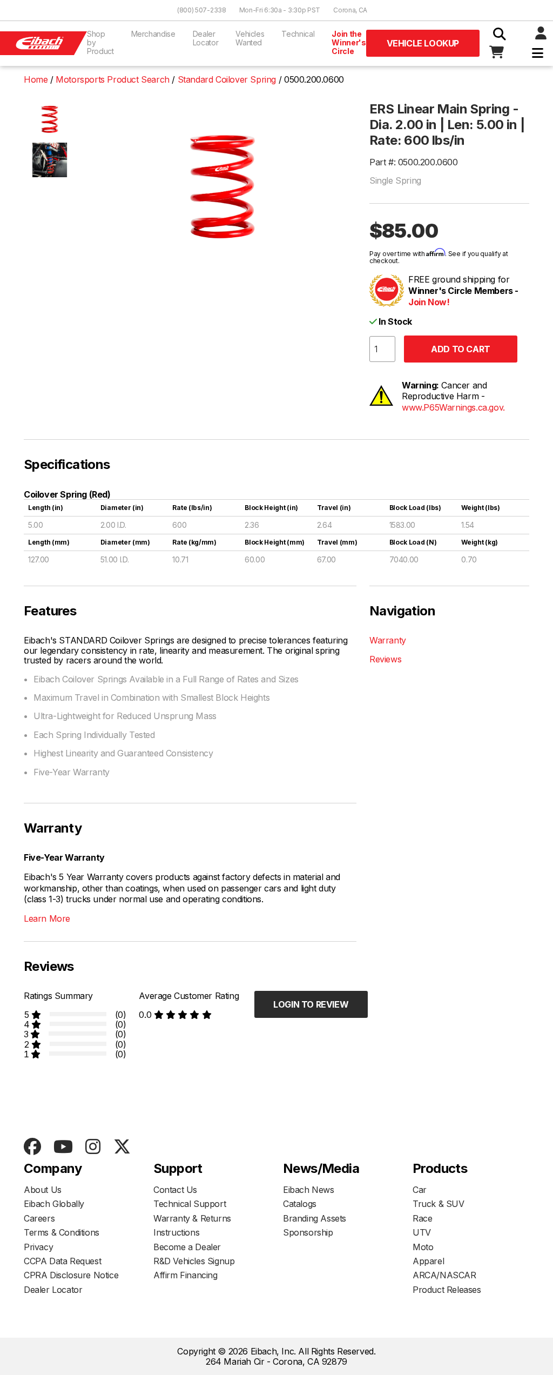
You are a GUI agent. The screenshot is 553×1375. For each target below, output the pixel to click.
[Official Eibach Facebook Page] (32, 1147)
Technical (297, 33)
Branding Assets (314, 1218)
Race (422, 1218)
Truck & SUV (438, 1204)
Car (420, 1190)
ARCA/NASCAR (444, 1275)
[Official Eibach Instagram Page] (92, 1147)
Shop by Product (100, 42)
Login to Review (310, 1004)
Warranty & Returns (192, 1218)
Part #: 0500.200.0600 (413, 162)
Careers (39, 1218)
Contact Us (175, 1190)
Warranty (387, 640)
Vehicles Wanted (249, 38)
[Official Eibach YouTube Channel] (62, 1147)
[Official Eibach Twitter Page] (121, 1147)
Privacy (38, 1247)
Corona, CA (350, 10)
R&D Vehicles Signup (193, 1261)
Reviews (385, 659)
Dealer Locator (206, 38)
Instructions (176, 1232)
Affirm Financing (185, 1275)
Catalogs (299, 1204)
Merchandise (153, 33)
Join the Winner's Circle (349, 42)
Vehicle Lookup (423, 43)
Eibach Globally (54, 1204)
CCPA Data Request (62, 1261)
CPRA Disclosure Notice (71, 1275)
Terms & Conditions (61, 1232)
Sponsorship (308, 1232)
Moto (423, 1247)
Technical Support (189, 1204)
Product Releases (447, 1289)
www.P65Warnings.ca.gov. (453, 407)
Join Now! (428, 302)
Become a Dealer (187, 1247)
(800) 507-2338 (201, 10)
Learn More (47, 918)
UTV (422, 1232)
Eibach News (308, 1190)
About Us (43, 1190)
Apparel (428, 1261)
